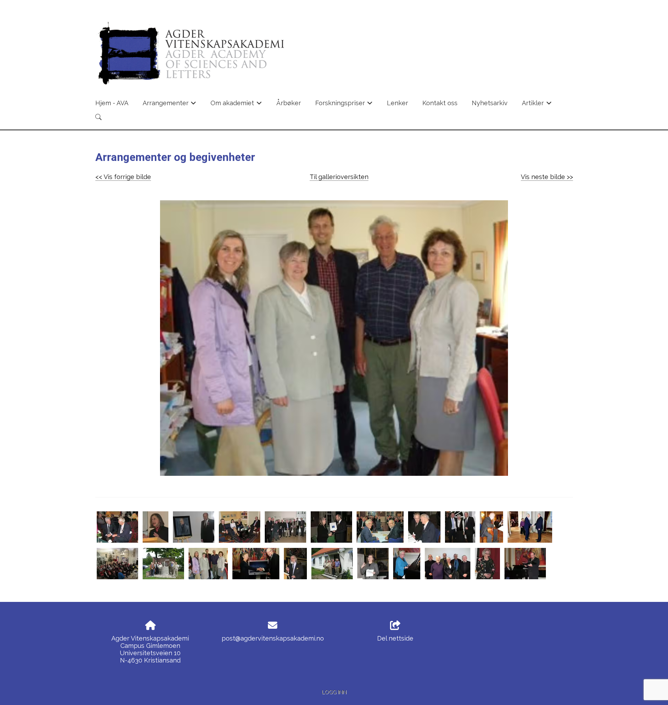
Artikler (537, 105)
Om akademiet (236, 105)
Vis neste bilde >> (547, 176)
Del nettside (395, 638)
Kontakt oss (440, 103)
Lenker (397, 103)
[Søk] (98, 117)
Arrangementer (170, 105)
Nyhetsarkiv (490, 103)
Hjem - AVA (111, 103)
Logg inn (334, 692)
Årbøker (288, 103)
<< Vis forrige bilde (123, 176)
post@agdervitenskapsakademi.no (273, 638)
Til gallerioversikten (339, 176)
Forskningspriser (344, 105)
